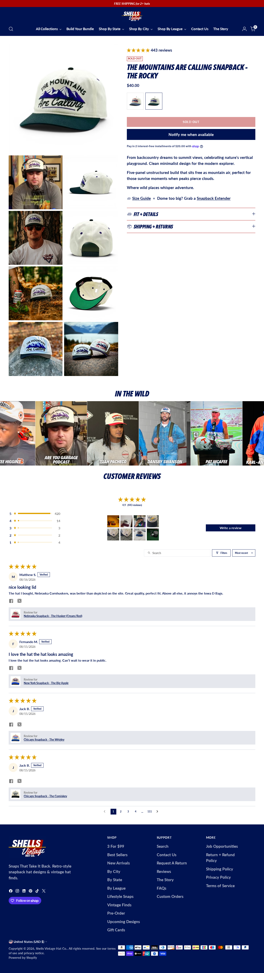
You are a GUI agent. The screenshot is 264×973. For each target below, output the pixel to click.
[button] (139, 50)
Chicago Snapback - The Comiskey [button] (45, 796)
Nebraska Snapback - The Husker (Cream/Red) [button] (53, 616)
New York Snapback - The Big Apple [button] (46, 683)
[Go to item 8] (153, 534)
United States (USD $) (29, 941)
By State (114, 879)
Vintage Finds (119, 904)
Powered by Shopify (23, 957)
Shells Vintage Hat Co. (51, 948)
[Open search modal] (11, 29)
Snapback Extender (214, 198)
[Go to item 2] (126, 521)
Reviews (164, 871)
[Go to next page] (158, 812)
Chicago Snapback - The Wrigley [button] (44, 739)
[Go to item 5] (113, 534)
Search (163, 846)
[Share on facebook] (11, 601)
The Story (165, 879)
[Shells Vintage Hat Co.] (132, 15)
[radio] (135, 101)
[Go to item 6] (126, 534)
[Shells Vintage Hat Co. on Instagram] (17, 892)
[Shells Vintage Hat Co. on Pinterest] (30, 892)
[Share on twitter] (19, 601)
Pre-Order (116, 913)
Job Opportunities (222, 846)
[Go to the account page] (244, 29)
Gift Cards (116, 929)
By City (113, 871)
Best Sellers (117, 854)
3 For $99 (115, 846)
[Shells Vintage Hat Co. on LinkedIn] (24, 892)
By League (116, 888)
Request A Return (172, 863)
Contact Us (166, 854)
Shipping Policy (219, 869)
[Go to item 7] (140, 534)
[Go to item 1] (113, 521)
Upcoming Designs (123, 921)
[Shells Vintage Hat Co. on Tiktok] (37, 892)
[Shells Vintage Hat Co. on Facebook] (11, 892)
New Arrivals (118, 863)
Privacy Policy (218, 877)
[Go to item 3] (140, 521)
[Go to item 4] (153, 521)
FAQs (161, 888)
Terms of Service (220, 885)
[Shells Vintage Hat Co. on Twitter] (44, 892)
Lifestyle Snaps (120, 896)
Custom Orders (170, 896)
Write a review (231, 528)
